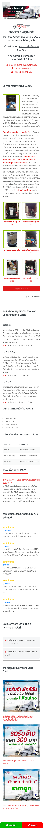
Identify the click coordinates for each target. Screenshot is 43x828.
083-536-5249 (21, 68)
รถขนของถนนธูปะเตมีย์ (21, 37)
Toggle (6, 5)
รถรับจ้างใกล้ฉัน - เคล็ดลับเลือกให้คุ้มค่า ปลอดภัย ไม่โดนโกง (18, 717)
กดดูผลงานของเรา (21, 289)
